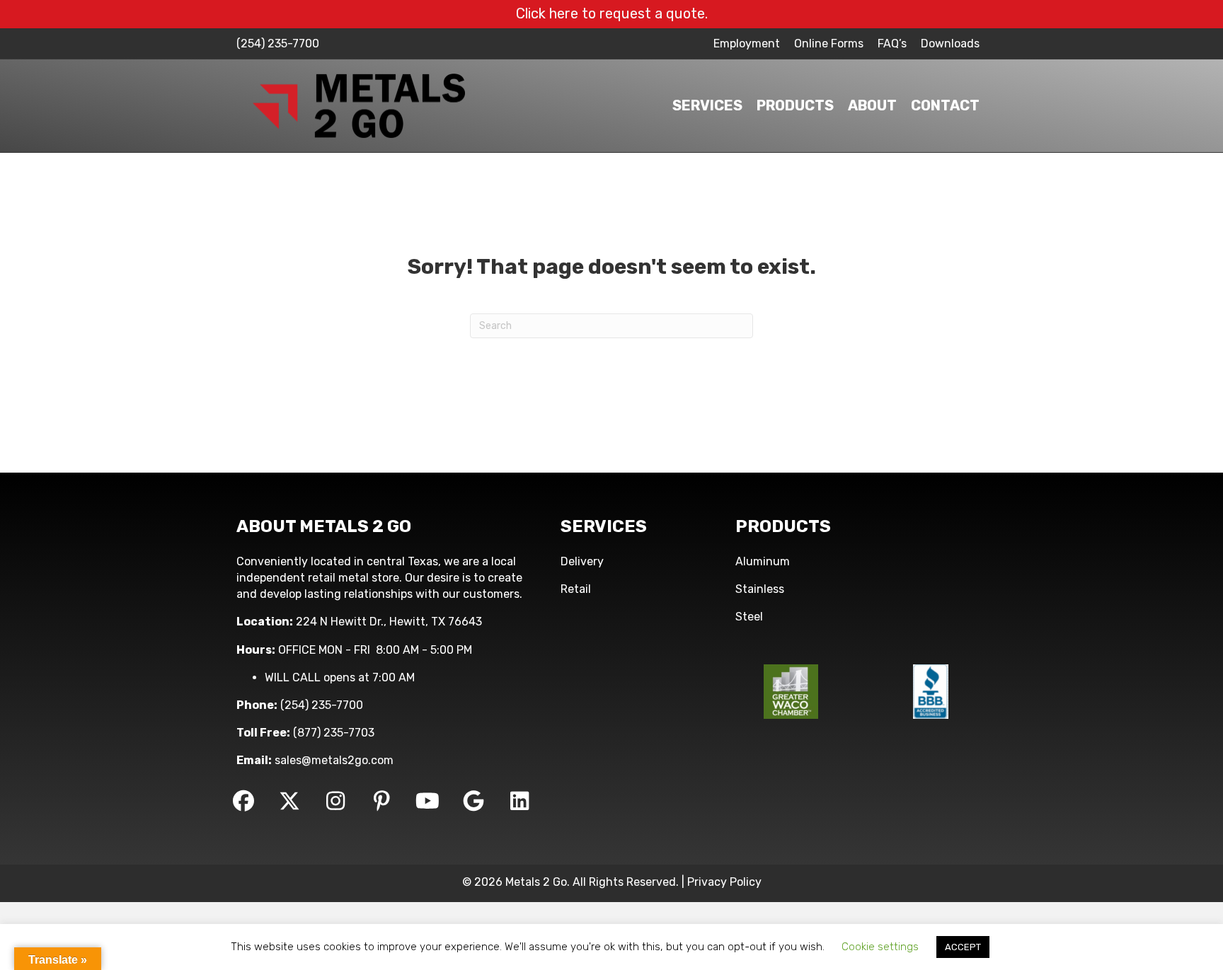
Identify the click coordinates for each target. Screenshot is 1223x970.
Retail (576, 589)
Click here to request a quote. (612, 13)
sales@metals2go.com (334, 760)
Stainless (759, 589)
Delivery (582, 561)
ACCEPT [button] (963, 947)
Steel (749, 616)
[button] (243, 801)
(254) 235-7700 (277, 43)
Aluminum (762, 561)
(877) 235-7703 (333, 732)
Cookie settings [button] (880, 946)
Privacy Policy (724, 882)
